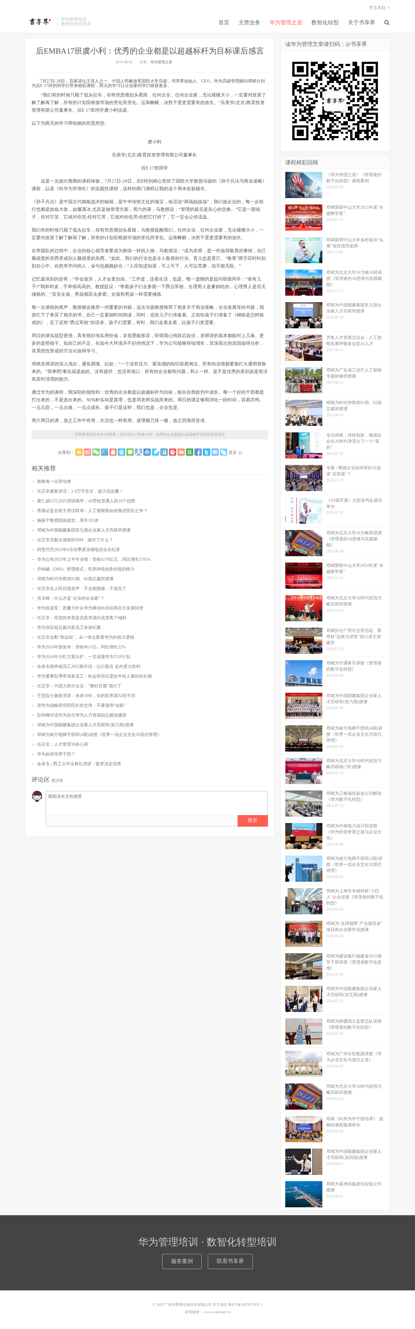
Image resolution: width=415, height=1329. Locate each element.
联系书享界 (230, 1261)
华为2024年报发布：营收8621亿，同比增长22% (81, 647)
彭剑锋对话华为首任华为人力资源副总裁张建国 (81, 715)
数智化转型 (325, 22)
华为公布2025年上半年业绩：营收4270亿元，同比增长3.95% (93, 559)
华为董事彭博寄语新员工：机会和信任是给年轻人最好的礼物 (94, 676)
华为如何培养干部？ (56, 754)
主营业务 (249, 22)
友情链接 (192, 1312)
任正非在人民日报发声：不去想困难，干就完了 (81, 588)
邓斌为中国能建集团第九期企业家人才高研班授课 (84, 530)
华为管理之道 (285, 22)
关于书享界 (361, 22)
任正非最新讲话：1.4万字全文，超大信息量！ (80, 491)
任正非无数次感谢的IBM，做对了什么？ (75, 540)
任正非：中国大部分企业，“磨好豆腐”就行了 (79, 686)
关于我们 (220, 1305)
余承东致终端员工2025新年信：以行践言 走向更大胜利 (88, 666)
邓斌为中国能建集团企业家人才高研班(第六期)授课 (85, 725)
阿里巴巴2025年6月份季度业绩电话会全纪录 (78, 549)
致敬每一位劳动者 (54, 481)
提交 (252, 820)
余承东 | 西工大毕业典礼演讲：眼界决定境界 (79, 764)
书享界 (39, 21)
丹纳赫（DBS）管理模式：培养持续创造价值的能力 (86, 569)
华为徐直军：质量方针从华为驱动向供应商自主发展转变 (90, 608)
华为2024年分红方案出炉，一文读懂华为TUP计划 (83, 656)
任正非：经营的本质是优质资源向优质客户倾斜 (81, 618)
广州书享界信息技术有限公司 (188, 1305)
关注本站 (378, 7)
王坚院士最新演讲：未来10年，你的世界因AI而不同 (86, 695)
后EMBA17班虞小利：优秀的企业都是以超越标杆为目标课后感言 (150, 51)
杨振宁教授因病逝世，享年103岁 (68, 520)
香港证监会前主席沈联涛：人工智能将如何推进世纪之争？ (92, 510)
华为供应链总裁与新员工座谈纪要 (69, 627)
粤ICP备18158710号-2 (245, 1305)
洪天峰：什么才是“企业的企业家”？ (71, 598)
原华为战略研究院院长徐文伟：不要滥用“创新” (81, 705)
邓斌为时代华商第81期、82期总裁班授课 (75, 579)
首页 (223, 22)
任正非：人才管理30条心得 (62, 744)
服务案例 (182, 1261)
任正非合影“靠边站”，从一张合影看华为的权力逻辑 (85, 637)
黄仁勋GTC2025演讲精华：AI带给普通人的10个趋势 (86, 501)
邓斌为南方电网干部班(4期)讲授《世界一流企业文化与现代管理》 (99, 734)
